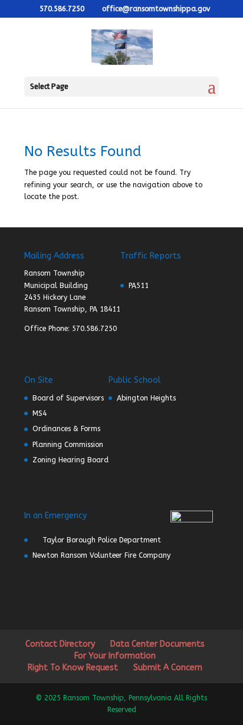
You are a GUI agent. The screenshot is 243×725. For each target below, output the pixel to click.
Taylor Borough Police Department (101, 540)
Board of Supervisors (68, 398)
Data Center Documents (157, 644)
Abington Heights (146, 398)
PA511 (139, 286)
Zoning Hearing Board (70, 460)
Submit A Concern (167, 668)
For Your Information (115, 656)
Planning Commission (67, 445)
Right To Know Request (73, 668)
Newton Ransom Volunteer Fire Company (101, 555)
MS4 (39, 413)
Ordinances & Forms (66, 429)
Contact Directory (60, 644)
